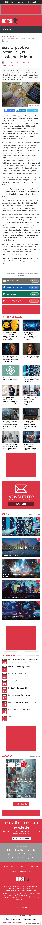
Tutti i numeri (35, 756)
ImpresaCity (32, 2)
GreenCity (22, 854)
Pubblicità (23, 872)
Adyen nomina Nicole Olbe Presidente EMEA (31, 357)
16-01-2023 (25, 62)
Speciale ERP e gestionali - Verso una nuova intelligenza (19, 575)
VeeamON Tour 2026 (11, 555)
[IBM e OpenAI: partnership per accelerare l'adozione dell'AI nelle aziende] (31, 437)
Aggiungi (34, 287)
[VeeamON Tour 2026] (21, 547)
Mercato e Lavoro (34, 105)
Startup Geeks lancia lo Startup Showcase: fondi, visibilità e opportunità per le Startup (31, 401)
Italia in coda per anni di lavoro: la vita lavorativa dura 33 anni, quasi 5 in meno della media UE (10, 447)
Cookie (16, 907)
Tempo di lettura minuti (10, 65)
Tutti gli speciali (34, 514)
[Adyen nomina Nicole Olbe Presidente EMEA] (31, 349)
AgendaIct (30, 858)
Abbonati (34, 301)
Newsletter (8, 29)
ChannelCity (20, 2)
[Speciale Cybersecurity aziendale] (21, 589)
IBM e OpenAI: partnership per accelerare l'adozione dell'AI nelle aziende (30, 447)
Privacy (25, 907)
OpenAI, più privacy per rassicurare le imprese (10, 378)
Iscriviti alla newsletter (21, 838)
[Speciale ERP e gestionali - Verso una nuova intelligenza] (21, 568)
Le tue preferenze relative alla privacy (22, 919)
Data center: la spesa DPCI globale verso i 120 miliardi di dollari (31, 379)
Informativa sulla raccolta (12, 923)
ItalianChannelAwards (16, 858)
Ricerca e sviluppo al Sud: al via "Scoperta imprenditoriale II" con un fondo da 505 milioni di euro (10, 424)
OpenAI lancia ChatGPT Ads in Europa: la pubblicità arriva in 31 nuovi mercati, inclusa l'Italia (31, 424)
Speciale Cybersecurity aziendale (15, 597)
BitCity (9, 850)
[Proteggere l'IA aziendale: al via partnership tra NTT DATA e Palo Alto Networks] (31, 325)
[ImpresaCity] (10, 21)
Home (5, 36)
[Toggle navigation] (37, 21)
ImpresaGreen (34, 854)
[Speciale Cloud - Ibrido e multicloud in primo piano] (21, 610)
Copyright (13, 872)
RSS (30, 872)
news (12, 36)
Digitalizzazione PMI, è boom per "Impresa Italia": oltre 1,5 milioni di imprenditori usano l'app (10, 400)
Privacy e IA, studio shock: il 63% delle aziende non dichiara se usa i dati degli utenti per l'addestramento (10, 336)
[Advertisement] (22, 812)
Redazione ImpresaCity (11, 62)
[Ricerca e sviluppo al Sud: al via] (10, 414)
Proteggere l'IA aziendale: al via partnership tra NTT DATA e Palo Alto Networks (30, 336)
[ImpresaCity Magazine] (21, 778)
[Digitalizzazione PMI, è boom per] (10, 390)
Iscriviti (34, 281)
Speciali (14, 866)
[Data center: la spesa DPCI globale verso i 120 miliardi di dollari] (31, 370)
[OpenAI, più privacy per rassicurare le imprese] (10, 370)
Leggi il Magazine (21, 804)
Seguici (34, 294)
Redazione (34, 866)
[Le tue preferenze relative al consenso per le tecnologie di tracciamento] (31, 923)
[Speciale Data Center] (21, 526)
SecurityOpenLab (9, 854)
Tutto (38, 655)
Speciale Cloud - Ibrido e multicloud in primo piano (19, 617)
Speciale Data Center (10, 534)
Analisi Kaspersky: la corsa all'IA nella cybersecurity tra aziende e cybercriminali (10, 358)
